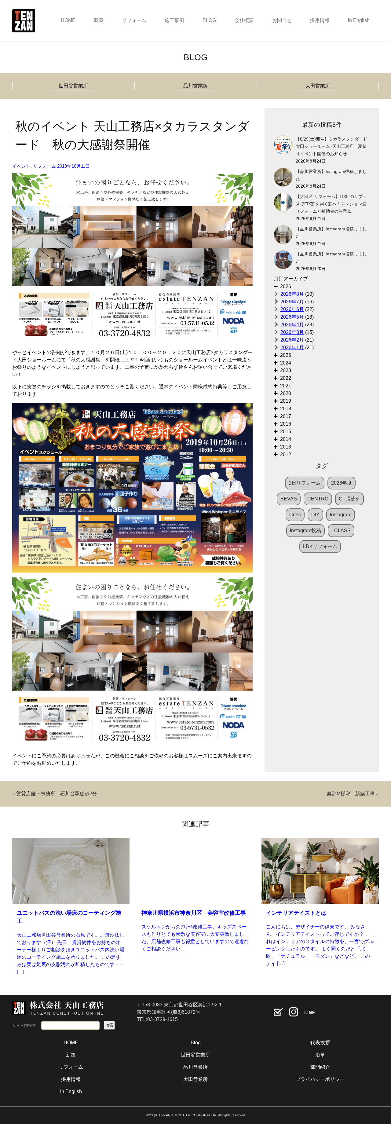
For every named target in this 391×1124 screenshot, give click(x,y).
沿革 (320, 1054)
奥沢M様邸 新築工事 (351, 793)
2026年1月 (292, 347)
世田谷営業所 (73, 85)
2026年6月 (292, 309)
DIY (315, 514)
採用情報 (320, 20)
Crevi (295, 514)
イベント (21, 166)
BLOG (209, 20)
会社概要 (244, 20)
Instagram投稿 (305, 530)
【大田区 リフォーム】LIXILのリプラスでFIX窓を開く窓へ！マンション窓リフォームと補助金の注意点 (331, 204)
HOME (68, 20)
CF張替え (349, 498)
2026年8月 (292, 294)
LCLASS (341, 530)
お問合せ (282, 20)
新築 (99, 20)
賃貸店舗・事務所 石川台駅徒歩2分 (56, 793)
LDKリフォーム (320, 546)
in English (359, 20)
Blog (196, 1042)
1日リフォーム (305, 482)
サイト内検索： (26, 1025)
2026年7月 (292, 301)
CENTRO (317, 498)
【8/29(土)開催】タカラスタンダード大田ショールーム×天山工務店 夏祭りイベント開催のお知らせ (331, 146)
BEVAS (288, 498)
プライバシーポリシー (320, 1079)
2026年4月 (292, 324)
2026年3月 (292, 332)
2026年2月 (292, 339)
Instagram (340, 514)
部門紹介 (320, 1067)
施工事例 (174, 20)
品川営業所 (195, 85)
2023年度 (341, 482)
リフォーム (134, 20)
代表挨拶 (320, 1042)
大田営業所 (317, 85)
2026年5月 (292, 317)
